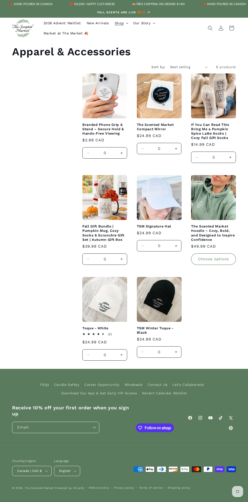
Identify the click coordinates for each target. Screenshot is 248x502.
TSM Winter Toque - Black (155, 330)
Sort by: (158, 67)
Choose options (213, 259)
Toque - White (95, 328)
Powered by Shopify (69, 488)
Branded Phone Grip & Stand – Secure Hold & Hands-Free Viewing (103, 129)
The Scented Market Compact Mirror (155, 127)
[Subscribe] (93, 427)
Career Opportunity (101, 385)
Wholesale (133, 385)
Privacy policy (124, 487)
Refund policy (99, 487)
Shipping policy (179, 487)
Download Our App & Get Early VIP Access (99, 393)
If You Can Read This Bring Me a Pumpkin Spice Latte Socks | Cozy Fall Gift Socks (210, 131)
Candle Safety (66, 385)
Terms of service (151, 487)
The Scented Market (39, 488)
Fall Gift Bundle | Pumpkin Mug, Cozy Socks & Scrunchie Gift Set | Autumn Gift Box (103, 233)
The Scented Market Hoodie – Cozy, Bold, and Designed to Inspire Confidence (213, 233)
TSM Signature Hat (154, 226)
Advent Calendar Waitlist (164, 393)
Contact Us (157, 385)
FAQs (44, 385)
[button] (121, 23)
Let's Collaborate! (188, 385)
